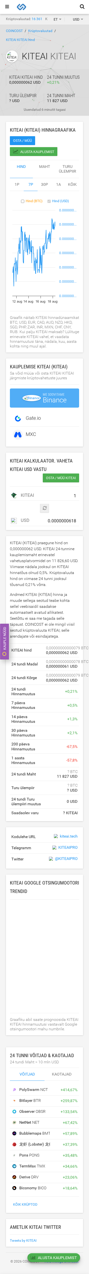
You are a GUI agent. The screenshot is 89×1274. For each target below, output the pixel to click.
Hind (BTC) (34, 201)
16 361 (37, 19)
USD (24, 520)
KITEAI (26, 495)
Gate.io (33, 418)
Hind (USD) (60, 201)
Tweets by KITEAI (23, 1240)
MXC (31, 434)
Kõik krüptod (25, 1204)
